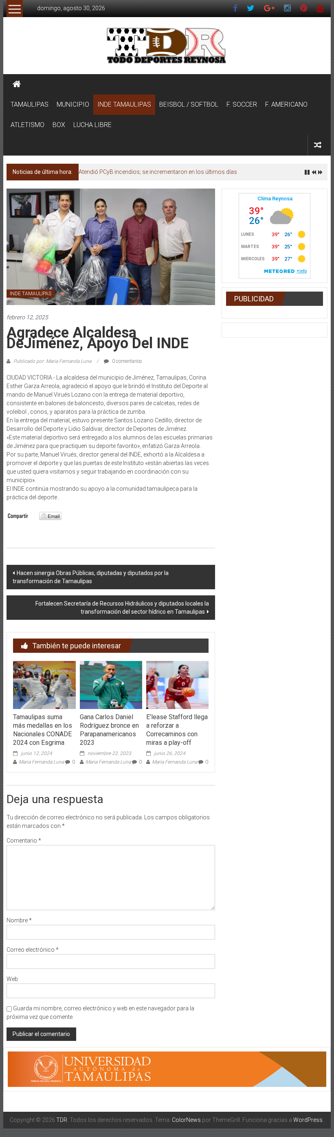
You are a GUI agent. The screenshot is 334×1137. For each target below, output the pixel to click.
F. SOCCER (241, 104)
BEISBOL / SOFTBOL (188, 104)
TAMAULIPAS (29, 104)
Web (12, 979)
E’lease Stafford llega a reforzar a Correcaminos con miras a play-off (177, 729)
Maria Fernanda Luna (41, 762)
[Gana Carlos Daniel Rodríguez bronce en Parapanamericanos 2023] (111, 684)
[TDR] (17, 84)
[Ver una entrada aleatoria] (317, 145)
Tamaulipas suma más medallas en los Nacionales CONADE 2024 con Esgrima (42, 729)
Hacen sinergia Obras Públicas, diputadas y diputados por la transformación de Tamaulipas (91, 577)
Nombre (19, 920)
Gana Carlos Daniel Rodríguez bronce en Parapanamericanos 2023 (109, 729)
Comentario (24, 840)
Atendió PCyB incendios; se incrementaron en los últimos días (158, 172)
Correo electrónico (33, 949)
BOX (59, 125)
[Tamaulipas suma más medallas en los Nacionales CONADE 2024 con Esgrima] (44, 684)
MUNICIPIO (73, 104)
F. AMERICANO (286, 104)
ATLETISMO (27, 125)
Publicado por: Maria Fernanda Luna (52, 361)
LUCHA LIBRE (92, 125)
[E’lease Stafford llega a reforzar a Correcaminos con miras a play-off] (177, 684)
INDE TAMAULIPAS (124, 104)
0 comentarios (126, 361)
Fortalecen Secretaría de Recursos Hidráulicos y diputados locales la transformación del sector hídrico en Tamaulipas (122, 607)
